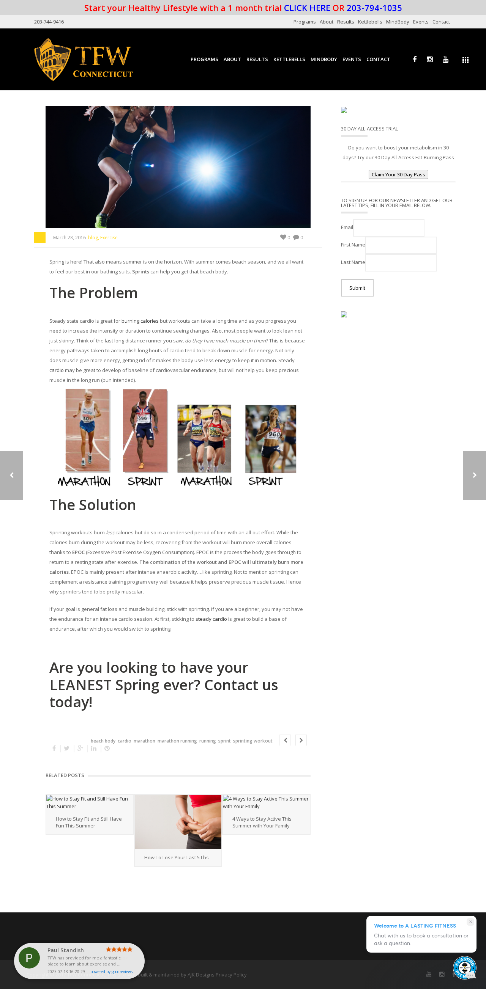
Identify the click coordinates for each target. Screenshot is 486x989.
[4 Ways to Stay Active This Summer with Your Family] (266, 802)
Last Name (353, 262)
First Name (353, 244)
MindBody (397, 21)
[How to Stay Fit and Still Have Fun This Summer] (89, 802)
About (326, 21)
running (207, 741)
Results (345, 21)
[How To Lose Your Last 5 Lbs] (178, 822)
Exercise (109, 237)
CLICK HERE (307, 7)
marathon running (177, 741)
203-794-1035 (374, 7)
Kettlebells (370, 21)
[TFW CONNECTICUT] (83, 59)
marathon (144, 741)
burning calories (140, 320)
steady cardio (211, 618)
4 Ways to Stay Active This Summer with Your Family (262, 822)
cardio (56, 370)
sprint (224, 741)
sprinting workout (253, 741)
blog (93, 237)
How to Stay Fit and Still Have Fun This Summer (89, 822)
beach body (103, 741)
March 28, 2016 (69, 237)
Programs (304, 21)
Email (347, 227)
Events (421, 21)
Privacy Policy (231, 974)
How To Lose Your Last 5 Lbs (176, 857)
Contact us (241, 684)
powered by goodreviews (111, 971)
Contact (441, 21)
